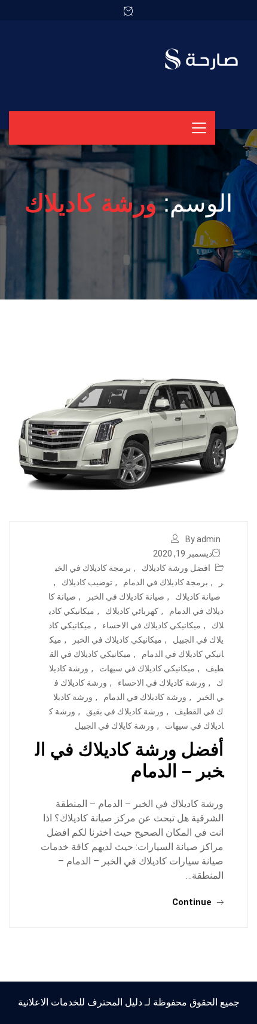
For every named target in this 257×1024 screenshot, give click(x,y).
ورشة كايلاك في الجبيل (114, 725)
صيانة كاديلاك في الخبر (125, 596)
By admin (203, 539)
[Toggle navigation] (199, 128)
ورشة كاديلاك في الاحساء (162, 682)
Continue (193, 902)
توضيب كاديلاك (87, 582)
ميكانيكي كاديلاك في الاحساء (151, 625)
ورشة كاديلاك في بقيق (125, 711)
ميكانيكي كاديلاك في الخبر (117, 639)
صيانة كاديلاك (198, 596)
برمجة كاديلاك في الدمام (165, 582)
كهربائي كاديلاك (131, 611)
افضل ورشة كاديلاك (176, 568)
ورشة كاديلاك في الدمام (144, 697)
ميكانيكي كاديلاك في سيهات (147, 668)
